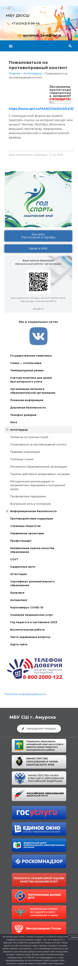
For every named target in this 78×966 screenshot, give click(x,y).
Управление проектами (27, 533)
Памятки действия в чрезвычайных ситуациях (40, 474)
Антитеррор (19, 429)
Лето (13, 422)
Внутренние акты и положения (30, 503)
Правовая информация (25, 452)
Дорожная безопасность (28, 407)
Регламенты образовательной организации (38, 466)
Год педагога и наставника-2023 (33, 622)
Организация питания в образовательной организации (32, 390)
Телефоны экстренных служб (29, 437)
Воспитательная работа (27, 629)
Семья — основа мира (25, 363)
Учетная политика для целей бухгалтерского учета (31, 379)
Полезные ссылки (21, 459)
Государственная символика (31, 355)
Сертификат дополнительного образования (32, 583)
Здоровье (17, 592)
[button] (11, 46)
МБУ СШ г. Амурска (32, 717)
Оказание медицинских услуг (31, 614)
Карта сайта (18, 644)
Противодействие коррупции (31, 518)
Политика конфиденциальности (25, 694)
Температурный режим (27, 370)
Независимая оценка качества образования (32, 550)
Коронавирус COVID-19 (26, 607)
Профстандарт (21, 540)
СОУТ (14, 559)
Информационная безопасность (33, 511)
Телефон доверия (23, 415)
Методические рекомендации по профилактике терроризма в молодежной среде (37, 485)
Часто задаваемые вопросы (30, 637)
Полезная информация (26, 400)
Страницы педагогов (25, 526)
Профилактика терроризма (28, 496)
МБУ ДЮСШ (18, 15)
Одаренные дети (22, 566)
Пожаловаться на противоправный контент (38, 444)
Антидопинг (19, 600)
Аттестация (18, 574)
